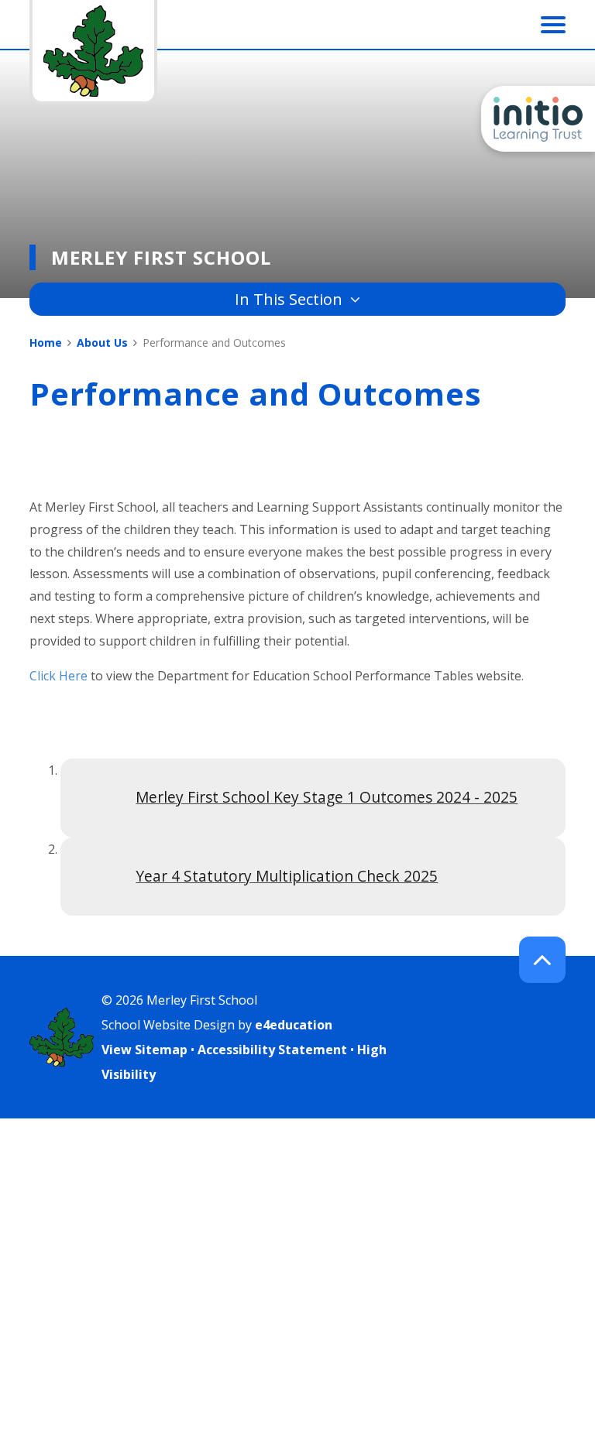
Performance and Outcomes (214, 342)
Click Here (58, 675)
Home (45, 342)
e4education (293, 1024)
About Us (102, 342)
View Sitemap (144, 1049)
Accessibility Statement (272, 1049)
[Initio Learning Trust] (538, 119)
